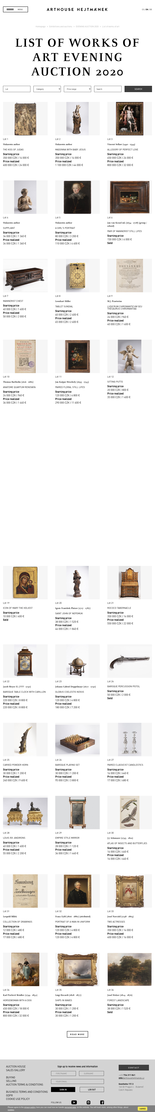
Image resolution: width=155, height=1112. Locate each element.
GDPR (9, 1095)
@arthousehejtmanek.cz (131, 1077)
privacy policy (29, 1107)
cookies (11, 1110)
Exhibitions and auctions (61, 26)
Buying (10, 1077)
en (147, 9)
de (151, 9)
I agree (142, 1108)
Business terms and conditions (27, 1092)
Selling (11, 1081)
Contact (133, 1067)
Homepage (41, 26)
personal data (70, 1107)
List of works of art (110, 26)
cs (143, 9)
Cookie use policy (18, 1099)
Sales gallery (15, 1070)
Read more (77, 1034)
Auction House (16, 1066)
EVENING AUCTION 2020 (87, 26)
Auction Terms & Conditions (24, 1084)
